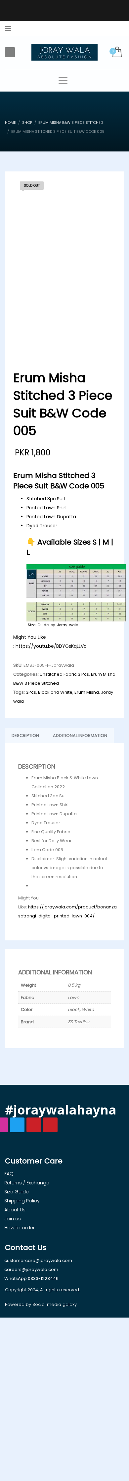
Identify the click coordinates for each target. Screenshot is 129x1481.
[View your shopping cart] (116, 52)
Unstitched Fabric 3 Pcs (64, 674)
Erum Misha (86, 692)
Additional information (80, 735)
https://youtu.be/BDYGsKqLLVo (51, 646)
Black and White (55, 692)
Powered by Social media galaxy (41, 1304)
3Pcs (31, 692)
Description (25, 735)
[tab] (25, 736)
